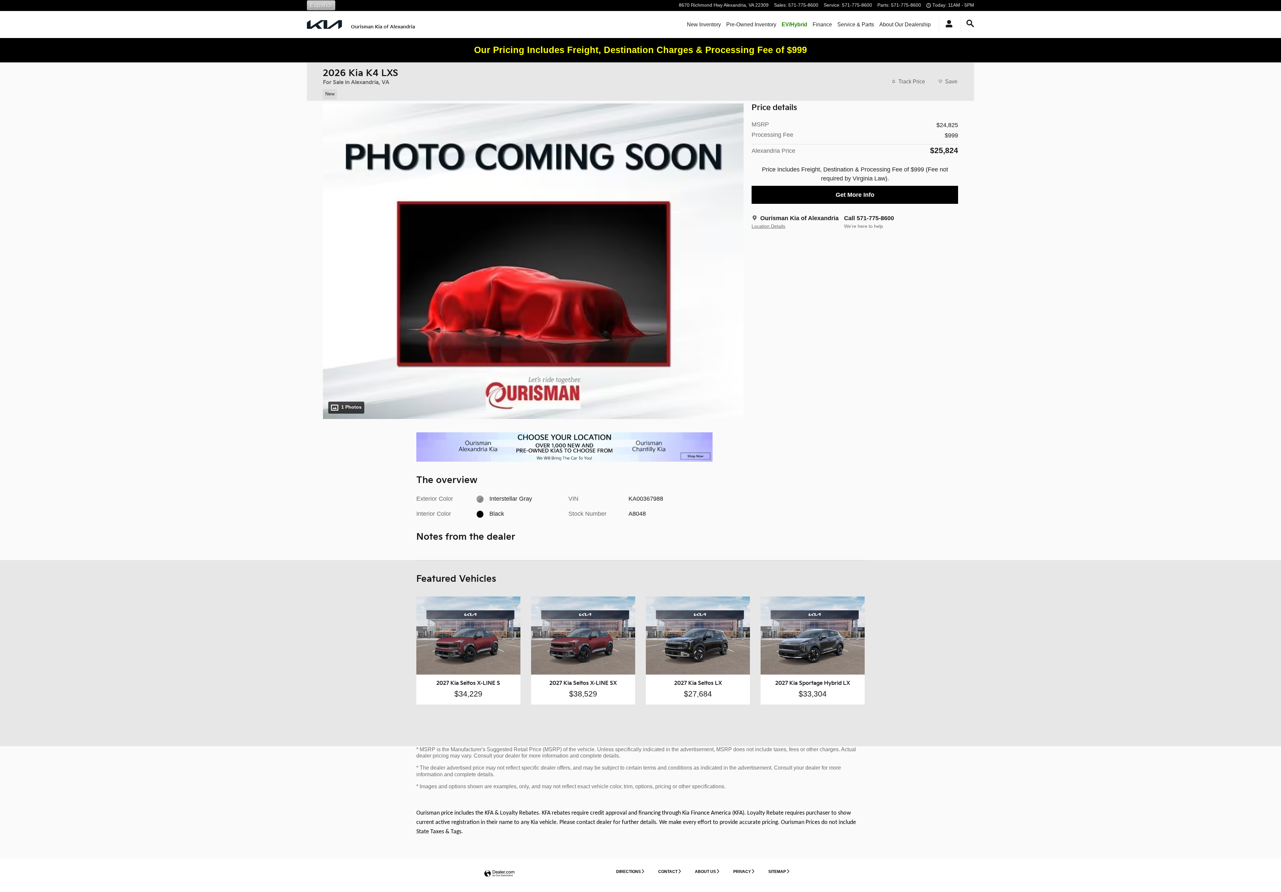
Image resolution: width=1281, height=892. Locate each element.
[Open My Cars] (947, 24)
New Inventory (704, 24)
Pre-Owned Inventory (751, 24)
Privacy (742, 871)
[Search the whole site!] (970, 23)
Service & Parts (855, 24)
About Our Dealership (905, 24)
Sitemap (777, 871)
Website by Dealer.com (499, 873)
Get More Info (855, 194)
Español (321, 5)
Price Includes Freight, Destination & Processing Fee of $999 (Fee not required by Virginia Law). (855, 174)
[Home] (324, 24)
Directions (628, 871)
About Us (705, 871)
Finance (822, 24)
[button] (529, 93)
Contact (668, 871)
